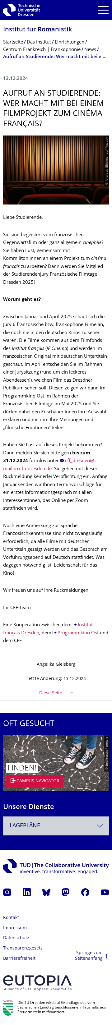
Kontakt (11, 918)
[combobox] (56, 825)
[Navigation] (103, 10)
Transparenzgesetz (23, 948)
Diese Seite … (53, 693)
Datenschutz (16, 938)
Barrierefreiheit (19, 959)
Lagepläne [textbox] (25, 826)
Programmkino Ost (78, 633)
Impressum (15, 928)
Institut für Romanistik (37, 30)
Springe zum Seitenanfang (89, 956)
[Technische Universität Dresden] (21, 10)
